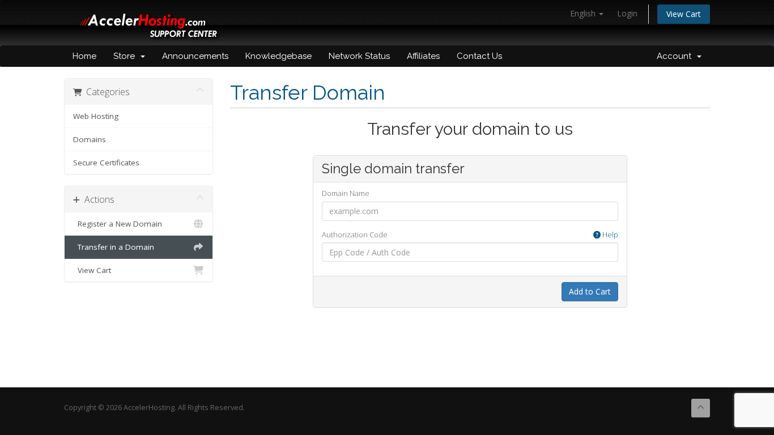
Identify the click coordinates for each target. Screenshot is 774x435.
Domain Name (345, 193)
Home (84, 56)
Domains (89, 139)
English (584, 13)
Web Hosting (95, 116)
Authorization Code (470, 234)
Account (676, 56)
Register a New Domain (117, 224)
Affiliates (423, 56)
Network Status (359, 56)
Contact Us (479, 56)
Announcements (195, 56)
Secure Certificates (106, 162)
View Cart (683, 13)
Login (627, 13)
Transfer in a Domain (113, 247)
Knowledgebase (278, 56)
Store (126, 56)
